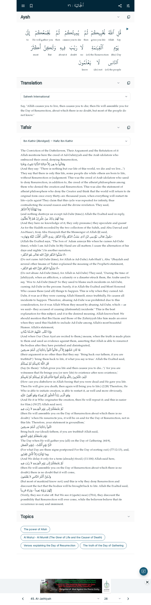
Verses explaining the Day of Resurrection (49, 545)
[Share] (120, 6)
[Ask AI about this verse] (143, 571)
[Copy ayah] (129, 17)
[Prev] (23, 599)
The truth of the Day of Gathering (103, 545)
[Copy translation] (129, 83)
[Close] (147, 582)
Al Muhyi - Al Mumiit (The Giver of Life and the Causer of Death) (63, 537)
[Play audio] (127, 29)
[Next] (128, 599)
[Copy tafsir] (129, 127)
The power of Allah (35, 529)
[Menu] (23, 6)
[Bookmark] (31, 6)
